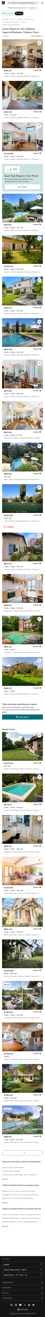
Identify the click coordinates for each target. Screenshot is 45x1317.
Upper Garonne (29, 19)
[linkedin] (29, 1305)
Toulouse (23, 22)
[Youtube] (20, 1305)
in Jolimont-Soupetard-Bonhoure (21, 1218)
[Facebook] (15, 1305)
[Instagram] (11, 1305)
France (13, 19)
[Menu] (42, 3)
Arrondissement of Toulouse (10, 22)
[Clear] (37, 3)
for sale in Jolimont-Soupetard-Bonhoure (18, 1191)
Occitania (20, 19)
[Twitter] (24, 1305)
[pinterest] (33, 1305)
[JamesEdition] (3, 3)
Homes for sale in (12, 1167)
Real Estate (5, 19)
